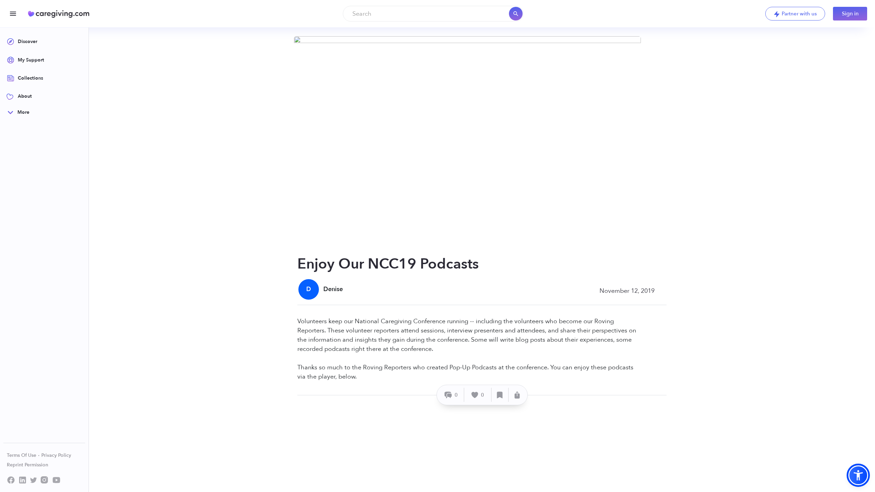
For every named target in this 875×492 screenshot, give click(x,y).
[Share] (517, 395)
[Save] (500, 395)
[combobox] (433, 14)
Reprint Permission (27, 465)
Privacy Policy (56, 455)
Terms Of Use (22, 455)
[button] (858, 475)
